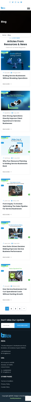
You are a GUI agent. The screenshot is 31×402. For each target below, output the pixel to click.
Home (4, 35)
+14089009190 (7, 370)
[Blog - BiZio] (3, 8)
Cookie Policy (5, 387)
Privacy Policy (5, 384)
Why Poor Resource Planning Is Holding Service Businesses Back (15, 163)
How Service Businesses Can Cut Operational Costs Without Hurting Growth (15, 291)
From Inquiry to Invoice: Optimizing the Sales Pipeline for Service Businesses (15, 206)
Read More (6, 84)
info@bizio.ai (6, 353)
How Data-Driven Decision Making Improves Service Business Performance (14, 249)
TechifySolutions (15, 398)
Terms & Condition (7, 381)
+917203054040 (6, 351)
